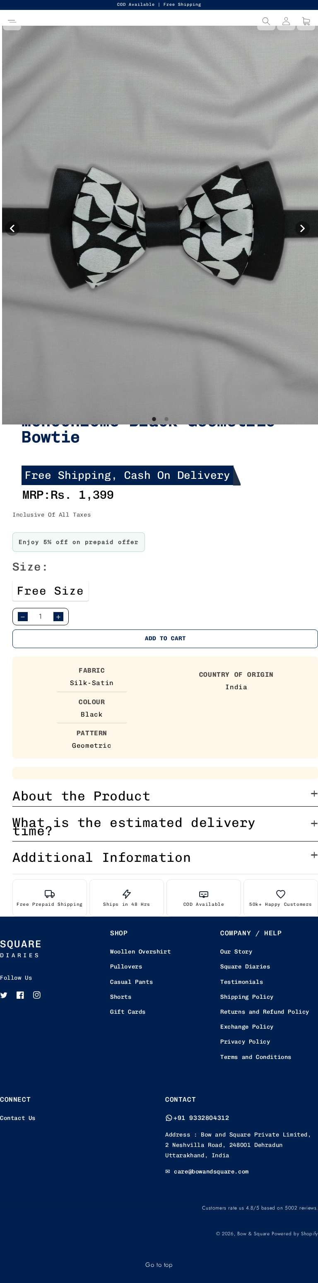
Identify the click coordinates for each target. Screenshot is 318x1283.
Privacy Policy (245, 1041)
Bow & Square (253, 1233)
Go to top (158, 1264)
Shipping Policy (247, 996)
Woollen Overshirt (140, 951)
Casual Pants (131, 981)
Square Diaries (245, 966)
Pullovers (126, 966)
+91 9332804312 (201, 1118)
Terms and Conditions (256, 1057)
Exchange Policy (247, 1026)
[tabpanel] (160, 225)
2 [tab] (166, 436)
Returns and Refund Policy (264, 1011)
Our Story (236, 951)
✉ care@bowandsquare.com (207, 1171)
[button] (12, 21)
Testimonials (241, 981)
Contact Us (18, 1118)
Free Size (50, 591)
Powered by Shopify (295, 1233)
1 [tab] (154, 436)
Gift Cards (128, 1011)
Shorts (121, 996)
